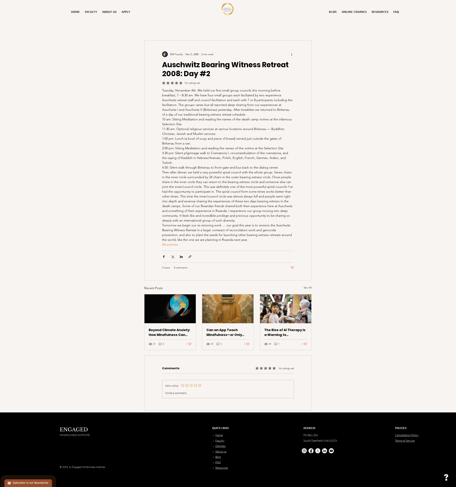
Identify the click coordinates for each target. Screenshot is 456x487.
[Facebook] (311, 450)
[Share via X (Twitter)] (172, 256)
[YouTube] (331, 450)
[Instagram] (304, 450)
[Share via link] (190, 256)
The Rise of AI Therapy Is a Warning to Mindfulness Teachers (284, 332)
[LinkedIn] (324, 450)
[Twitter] (317, 450)
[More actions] (292, 54)
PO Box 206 (310, 435)
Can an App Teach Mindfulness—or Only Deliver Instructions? (224, 332)
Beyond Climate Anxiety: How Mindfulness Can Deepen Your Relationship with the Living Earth (169, 332)
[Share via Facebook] (163, 256)
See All (308, 287)
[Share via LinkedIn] (181, 256)
